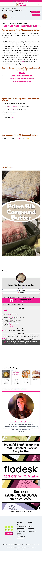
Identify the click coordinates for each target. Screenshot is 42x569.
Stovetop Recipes (13, 8)
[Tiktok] (9, 530)
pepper (12, 117)
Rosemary (10, 317)
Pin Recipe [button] (21, 292)
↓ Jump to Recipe (35, 11)
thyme (13, 109)
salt (23, 62)
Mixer (5, 310)
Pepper (11, 326)
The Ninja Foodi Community (25, 301)
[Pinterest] (12, 527)
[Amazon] (12, 530)
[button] (2, 12)
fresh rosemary (12, 106)
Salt (10, 324)
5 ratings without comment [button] (21, 389)
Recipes (7, 8)
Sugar (3, 338)
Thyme (9, 320)
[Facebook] (6, 527)
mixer (19, 138)
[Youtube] (9, 527)
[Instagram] (6, 530)
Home (3, 8)
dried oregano (11, 112)
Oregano (9, 323)
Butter (9, 314)
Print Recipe (36, 15)
